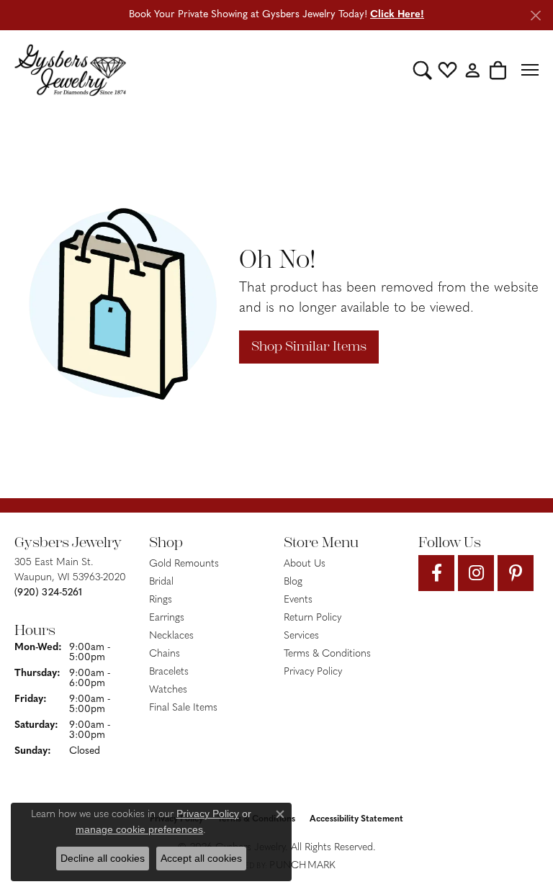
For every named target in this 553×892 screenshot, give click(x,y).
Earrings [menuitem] (166, 618)
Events (298, 600)
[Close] (535, 15)
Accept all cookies (201, 858)
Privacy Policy (313, 672)
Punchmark (302, 865)
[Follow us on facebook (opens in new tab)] (436, 573)
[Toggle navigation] (530, 70)
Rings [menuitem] (160, 600)
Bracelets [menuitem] (169, 672)
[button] (422, 69)
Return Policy (312, 618)
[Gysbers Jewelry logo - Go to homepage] (70, 69)
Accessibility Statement (356, 819)
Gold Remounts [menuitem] (184, 564)
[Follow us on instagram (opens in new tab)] (476, 573)
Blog (293, 582)
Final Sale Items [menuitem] (183, 708)
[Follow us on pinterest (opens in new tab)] (516, 573)
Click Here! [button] (397, 14)
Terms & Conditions (327, 654)
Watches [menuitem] (168, 690)
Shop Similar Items (309, 346)
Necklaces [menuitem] (171, 636)
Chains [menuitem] (164, 654)
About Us (304, 564)
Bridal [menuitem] (161, 582)
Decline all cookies (102, 858)
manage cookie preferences (139, 829)
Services (301, 636)
